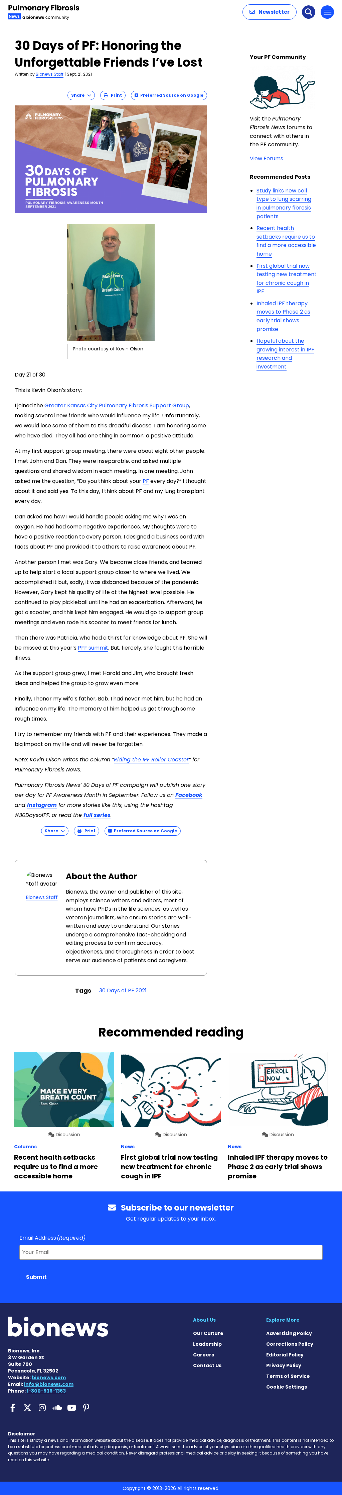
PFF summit (93, 648)
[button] (269, 12)
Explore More (283, 1320)
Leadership (207, 1344)
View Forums (266, 158)
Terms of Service (288, 1376)
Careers (203, 1354)
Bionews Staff (49, 74)
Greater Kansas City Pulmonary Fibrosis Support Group (116, 405)
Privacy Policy (283, 1365)
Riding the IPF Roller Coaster (151, 759)
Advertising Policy (289, 1333)
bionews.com (49, 1377)
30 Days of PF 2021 (123, 990)
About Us (204, 1320)
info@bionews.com (48, 1384)
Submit (36, 1277)
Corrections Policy (289, 1344)
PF (146, 481)
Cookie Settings (286, 1387)
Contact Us (207, 1365)
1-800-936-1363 (46, 1391)
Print (115, 95)
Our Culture (208, 1333)
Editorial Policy (285, 1354)
